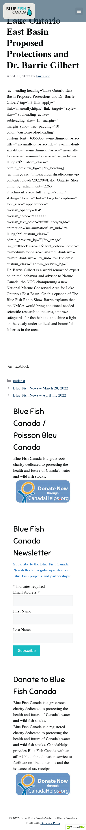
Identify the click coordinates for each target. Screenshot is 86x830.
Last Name (22, 629)
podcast (19, 380)
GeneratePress (50, 823)
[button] (79, 11)
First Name (22, 611)
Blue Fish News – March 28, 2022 (40, 388)
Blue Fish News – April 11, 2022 (39, 395)
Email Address (26, 592)
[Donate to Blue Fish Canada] (43, 502)
